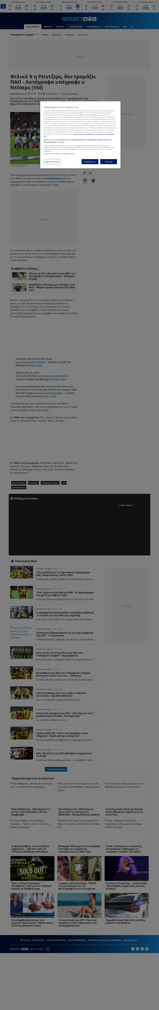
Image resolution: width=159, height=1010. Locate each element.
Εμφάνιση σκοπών (52, 162)
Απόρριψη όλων (90, 162)
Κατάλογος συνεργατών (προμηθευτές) (59, 153)
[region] (80, 135)
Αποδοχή (108, 162)
